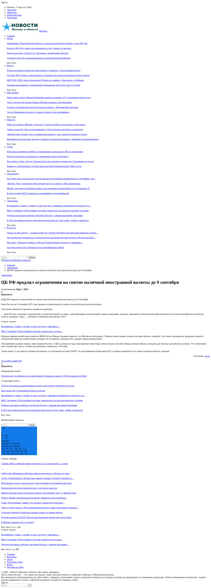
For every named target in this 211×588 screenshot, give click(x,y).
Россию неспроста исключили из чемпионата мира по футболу (38, 156)
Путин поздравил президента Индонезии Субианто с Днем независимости (43, 70)
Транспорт (12, 17)
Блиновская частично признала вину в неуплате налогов (29, 488)
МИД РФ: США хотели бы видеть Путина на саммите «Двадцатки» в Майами (45, 80)
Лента (10, 559)
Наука (10, 38)
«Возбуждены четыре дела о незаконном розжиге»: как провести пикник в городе (47, 134)
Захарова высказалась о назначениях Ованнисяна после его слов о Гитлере (43, 85)
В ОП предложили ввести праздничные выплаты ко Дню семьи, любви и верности (48, 220)
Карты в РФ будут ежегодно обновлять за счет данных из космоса (39, 48)
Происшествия (14, 15)
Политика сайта (15, 562)
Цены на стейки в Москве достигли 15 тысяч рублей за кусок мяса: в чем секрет (46, 124)
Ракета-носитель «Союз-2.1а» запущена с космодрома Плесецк (37, 53)
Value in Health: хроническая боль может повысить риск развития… (34, 498)
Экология (11, 10)
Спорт (10, 146)
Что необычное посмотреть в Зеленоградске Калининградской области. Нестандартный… (51, 237)
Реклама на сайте (15, 567)
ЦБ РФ (18, 361)
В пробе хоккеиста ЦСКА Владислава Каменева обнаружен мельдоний (36, 517)
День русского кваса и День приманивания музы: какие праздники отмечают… (40, 507)
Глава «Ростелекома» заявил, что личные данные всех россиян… (33, 503)
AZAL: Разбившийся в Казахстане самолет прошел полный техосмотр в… (37, 478)
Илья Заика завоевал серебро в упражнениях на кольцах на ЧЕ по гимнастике (45, 151)
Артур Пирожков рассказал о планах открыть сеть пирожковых (38, 112)
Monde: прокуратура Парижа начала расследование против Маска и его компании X (48, 188)
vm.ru (207, 356)
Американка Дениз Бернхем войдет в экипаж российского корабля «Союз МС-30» (47, 43)
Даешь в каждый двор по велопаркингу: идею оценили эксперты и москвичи (45, 129)
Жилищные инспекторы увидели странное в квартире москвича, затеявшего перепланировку (53, 139)
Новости (11, 119)
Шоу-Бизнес (13, 92)
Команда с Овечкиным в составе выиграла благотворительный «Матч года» (44, 166)
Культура (11, 228)
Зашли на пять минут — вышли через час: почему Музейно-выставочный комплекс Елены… (52, 233)
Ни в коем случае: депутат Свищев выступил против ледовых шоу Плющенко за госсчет (50, 161)
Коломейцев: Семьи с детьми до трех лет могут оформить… (30, 326)
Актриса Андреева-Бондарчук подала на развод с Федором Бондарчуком (42, 107)
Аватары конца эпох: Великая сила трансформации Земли (35, 247)
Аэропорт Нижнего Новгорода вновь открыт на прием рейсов (31, 512)
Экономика (12, 201)
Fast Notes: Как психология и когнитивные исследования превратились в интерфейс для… (51, 178)
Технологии (13, 174)
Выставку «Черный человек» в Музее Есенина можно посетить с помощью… (45, 242)
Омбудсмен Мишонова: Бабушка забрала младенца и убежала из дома (35, 473)
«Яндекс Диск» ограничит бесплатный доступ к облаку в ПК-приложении (43, 183)
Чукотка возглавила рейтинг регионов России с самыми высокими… (35, 544)
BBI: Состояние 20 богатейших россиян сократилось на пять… (32, 331)
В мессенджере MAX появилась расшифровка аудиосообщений (38, 193)
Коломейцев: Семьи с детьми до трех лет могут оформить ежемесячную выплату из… (49, 205)
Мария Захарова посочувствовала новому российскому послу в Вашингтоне (38, 493)
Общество (12, 12)
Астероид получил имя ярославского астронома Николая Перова (38, 58)
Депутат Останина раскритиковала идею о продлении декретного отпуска (37, 386)
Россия (11, 361)
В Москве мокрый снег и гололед (17, 522)
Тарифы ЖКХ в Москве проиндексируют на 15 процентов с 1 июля (34, 463)
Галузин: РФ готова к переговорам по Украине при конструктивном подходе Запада (48, 75)
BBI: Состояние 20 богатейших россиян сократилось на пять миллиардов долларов (48, 210)
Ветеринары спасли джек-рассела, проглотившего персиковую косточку (36, 483)
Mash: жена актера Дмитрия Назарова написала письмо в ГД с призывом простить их (49, 97)
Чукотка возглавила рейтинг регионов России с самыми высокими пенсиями (45, 215)
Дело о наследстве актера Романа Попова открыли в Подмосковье (39, 102)
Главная (11, 36)
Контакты (12, 557)
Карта (10, 564)
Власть (10, 65)
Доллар (4, 361)
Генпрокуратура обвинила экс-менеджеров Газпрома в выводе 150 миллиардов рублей (44, 376)
